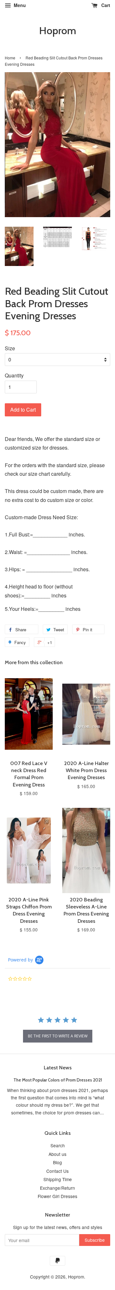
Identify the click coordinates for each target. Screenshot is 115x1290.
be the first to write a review (58, 1036)
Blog (57, 1162)
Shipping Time (57, 1179)
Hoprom (57, 31)
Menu (19, 5)
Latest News (58, 1068)
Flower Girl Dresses (57, 1196)
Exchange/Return (57, 1188)
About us (57, 1154)
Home (10, 57)
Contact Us (57, 1171)
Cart (105, 5)
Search (57, 1145)
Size (10, 348)
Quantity (14, 375)
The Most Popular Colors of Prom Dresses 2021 (57, 1079)
